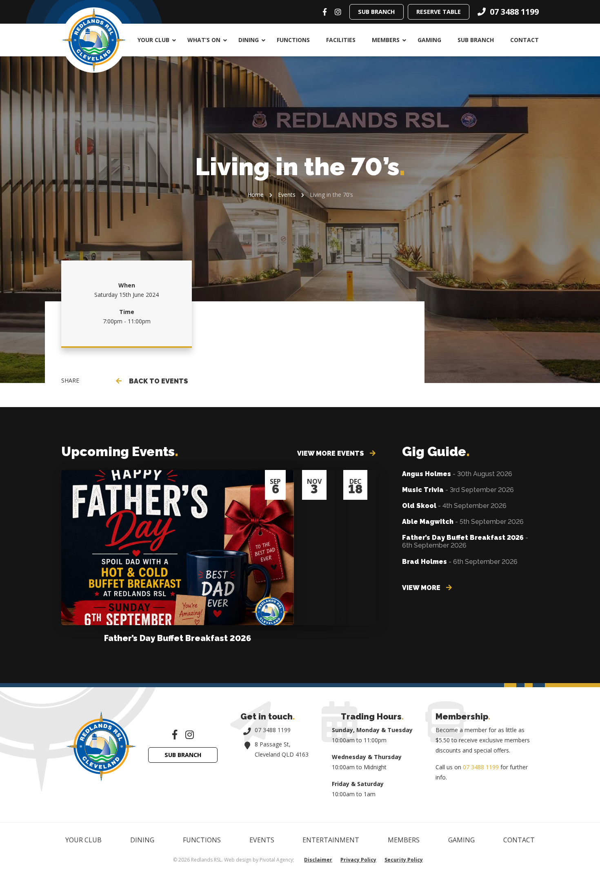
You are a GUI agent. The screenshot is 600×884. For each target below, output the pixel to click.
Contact (524, 40)
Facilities (341, 40)
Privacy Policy (358, 859)
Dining (248, 40)
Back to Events (157, 381)
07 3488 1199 (273, 730)
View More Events (331, 453)
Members (386, 40)
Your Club (153, 40)
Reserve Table (438, 12)
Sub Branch (376, 12)
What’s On (203, 40)
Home (255, 194)
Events (287, 194)
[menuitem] (154, 40)
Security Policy (403, 859)
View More (422, 588)
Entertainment (330, 839)
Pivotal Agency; (277, 859)
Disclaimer (318, 859)
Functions (293, 40)
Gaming (429, 40)
